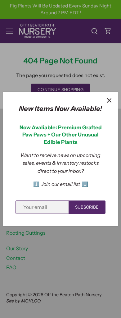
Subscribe (87, 207)
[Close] (109, 100)
